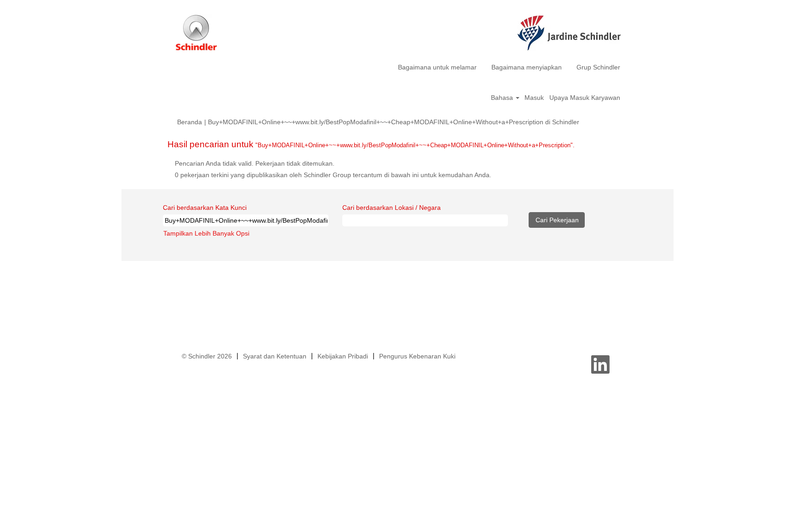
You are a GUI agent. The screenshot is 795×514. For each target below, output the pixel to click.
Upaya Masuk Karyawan (584, 97)
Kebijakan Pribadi (342, 356)
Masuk (534, 97)
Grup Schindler (598, 67)
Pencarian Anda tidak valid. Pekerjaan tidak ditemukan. (254, 163)
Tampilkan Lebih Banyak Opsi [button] (206, 233)
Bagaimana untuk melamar (437, 67)
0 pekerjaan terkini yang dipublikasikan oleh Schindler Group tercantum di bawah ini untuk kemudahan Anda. (333, 175)
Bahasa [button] (503, 97)
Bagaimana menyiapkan (526, 67)
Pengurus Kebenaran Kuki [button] (417, 356)
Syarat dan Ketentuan (274, 356)
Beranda (189, 122)
